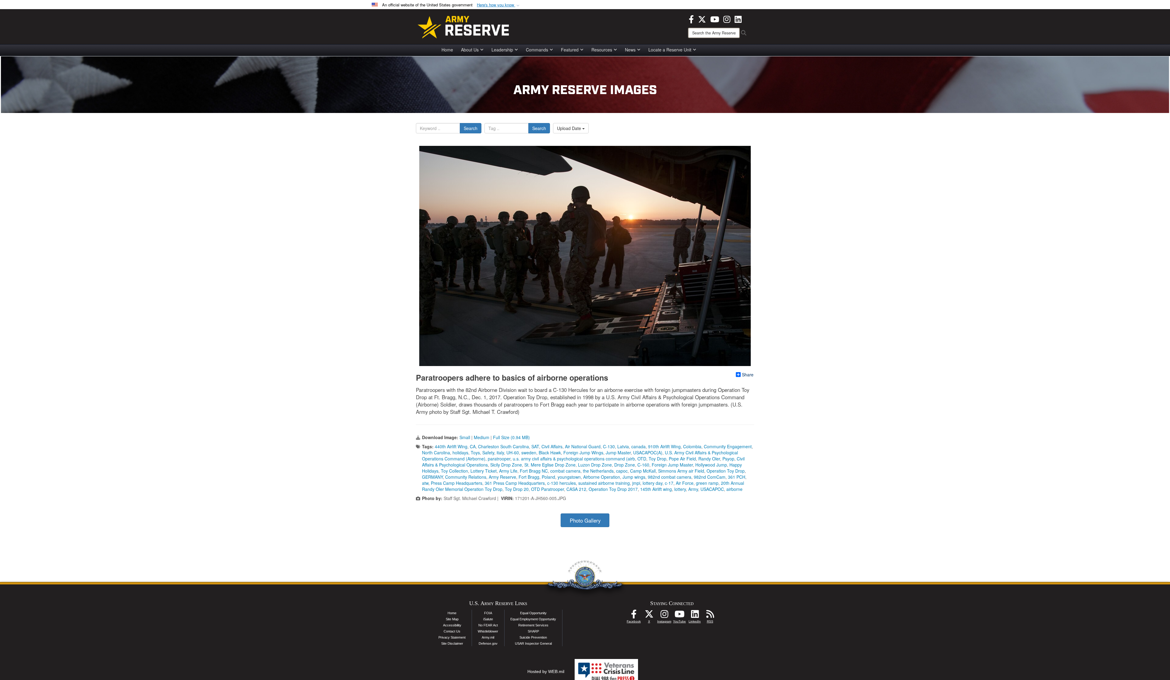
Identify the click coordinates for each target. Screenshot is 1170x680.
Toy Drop (657, 459)
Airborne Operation (601, 477)
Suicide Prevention (533, 637)
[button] (499, 5)
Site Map (452, 619)
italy (500, 452)
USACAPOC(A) (647, 452)
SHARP (533, 631)
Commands (537, 50)
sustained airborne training (604, 483)
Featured (570, 50)
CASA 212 (576, 489)
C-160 (643, 465)
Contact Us (452, 631)
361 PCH (736, 477)
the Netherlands (598, 471)
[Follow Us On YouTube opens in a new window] (679, 615)
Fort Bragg (529, 477)
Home (447, 50)
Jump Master (618, 452)
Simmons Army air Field (681, 471)
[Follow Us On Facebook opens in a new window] (633, 615)
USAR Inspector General (533, 643)
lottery (680, 489)
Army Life (508, 471)
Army (693, 489)
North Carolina (436, 452)
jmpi (636, 483)
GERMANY (432, 477)
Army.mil (488, 637)
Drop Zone (624, 465)
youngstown (569, 477)
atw (425, 483)
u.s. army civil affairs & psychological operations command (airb (574, 459)
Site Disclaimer (452, 643)
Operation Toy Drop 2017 (613, 489)
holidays (460, 452)
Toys (475, 452)
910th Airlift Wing (664, 446)
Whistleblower (488, 631)
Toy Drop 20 (517, 489)
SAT (535, 446)
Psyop (728, 459)
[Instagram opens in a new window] (726, 19)
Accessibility (452, 625)
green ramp (707, 483)
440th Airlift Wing (451, 446)
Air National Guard (583, 446)
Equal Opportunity (533, 613)
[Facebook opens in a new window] (691, 19)
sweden (528, 452)
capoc (622, 471)
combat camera (565, 471)
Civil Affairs (551, 446)
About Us (470, 50)
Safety (488, 452)
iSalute (488, 619)
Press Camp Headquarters (456, 483)
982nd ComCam (709, 477)
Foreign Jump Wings (583, 452)
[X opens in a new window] (702, 19)
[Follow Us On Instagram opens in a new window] (664, 615)
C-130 (609, 446)
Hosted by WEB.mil (545, 671)
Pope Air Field (682, 459)
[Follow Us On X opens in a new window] (649, 615)
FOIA (488, 613)
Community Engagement (728, 446)
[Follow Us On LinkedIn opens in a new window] (694, 615)
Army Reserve (502, 477)
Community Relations (465, 477)
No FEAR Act (488, 625)
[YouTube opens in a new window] (714, 19)
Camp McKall (643, 471)
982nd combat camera (669, 477)
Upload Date (569, 128)
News (630, 50)
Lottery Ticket (483, 471)
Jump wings (633, 477)
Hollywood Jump (711, 465)
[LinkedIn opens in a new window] (738, 19)
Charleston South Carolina (503, 446)
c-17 (669, 483)
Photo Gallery (585, 520)
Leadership (502, 50)
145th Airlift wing (656, 489)
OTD (641, 459)
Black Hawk (550, 452)
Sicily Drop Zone (506, 465)
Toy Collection (454, 471)
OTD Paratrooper (547, 489)
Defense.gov (488, 643)
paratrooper (499, 459)
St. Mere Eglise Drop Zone (550, 465)
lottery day (652, 483)
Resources (601, 50)
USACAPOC (712, 489)
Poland (548, 477)
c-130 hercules (561, 483)
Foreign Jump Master (672, 465)
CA (473, 446)
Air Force (684, 483)
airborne (734, 489)
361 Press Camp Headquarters (515, 483)
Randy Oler (709, 459)
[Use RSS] (710, 615)
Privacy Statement (452, 637)
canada (638, 446)
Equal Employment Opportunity (533, 619)
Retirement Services (533, 625)
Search (470, 128)
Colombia (692, 446)
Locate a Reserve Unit (669, 50)
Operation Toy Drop (726, 471)
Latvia (623, 446)
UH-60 (512, 452)
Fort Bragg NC (534, 471)
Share (747, 374)
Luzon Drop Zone (595, 465)
